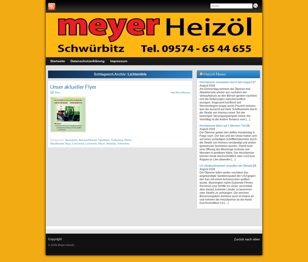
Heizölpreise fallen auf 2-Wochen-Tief (223, 125)
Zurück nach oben (247, 239)
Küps (68, 143)
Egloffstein (104, 140)
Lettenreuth (78, 143)
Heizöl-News (215, 74)
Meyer (101, 143)
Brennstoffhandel (88, 140)
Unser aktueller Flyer (73, 86)
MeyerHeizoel (182, 92)
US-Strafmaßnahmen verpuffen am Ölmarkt (226, 165)
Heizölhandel (57, 143)
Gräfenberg (117, 140)
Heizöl (127, 140)
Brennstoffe (71, 140)
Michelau (111, 143)
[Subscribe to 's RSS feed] (51, 6)
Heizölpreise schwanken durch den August (226, 82)
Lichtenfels (91, 143)
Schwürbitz (123, 143)
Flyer (57, 92)
